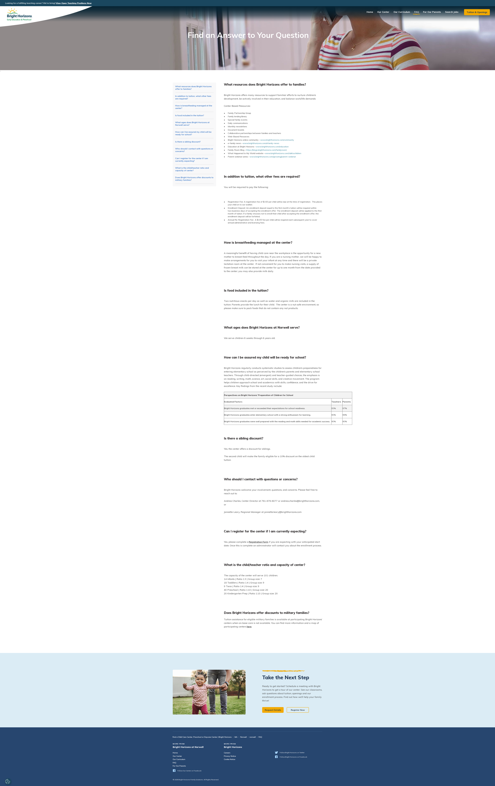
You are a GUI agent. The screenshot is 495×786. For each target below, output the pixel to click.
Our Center (383, 11)
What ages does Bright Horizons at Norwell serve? (192, 123)
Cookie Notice (229, 759)
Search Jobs (451, 11)
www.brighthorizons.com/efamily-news (261, 143)
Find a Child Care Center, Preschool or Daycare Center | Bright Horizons (202, 737)
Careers (227, 753)
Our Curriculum (402, 11)
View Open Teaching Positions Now (74, 3)
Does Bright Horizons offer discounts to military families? (194, 178)
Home (370, 11)
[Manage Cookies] (8, 781)
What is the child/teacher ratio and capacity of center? (192, 169)
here (249, 626)
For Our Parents (432, 11)
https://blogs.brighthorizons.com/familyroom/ (266, 150)
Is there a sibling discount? (188, 141)
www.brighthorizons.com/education (272, 146)
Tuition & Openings (477, 12)
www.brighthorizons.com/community (277, 140)
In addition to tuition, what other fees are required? (193, 97)
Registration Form (258, 541)
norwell (253, 737)
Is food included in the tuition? (189, 115)
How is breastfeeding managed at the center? (193, 106)
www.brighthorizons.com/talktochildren (283, 153)
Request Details (273, 710)
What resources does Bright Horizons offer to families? (193, 87)
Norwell (243, 737)
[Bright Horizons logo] (46, 16)
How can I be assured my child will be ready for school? (193, 133)
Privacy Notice (230, 756)
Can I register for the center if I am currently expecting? (191, 159)
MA (236, 737)
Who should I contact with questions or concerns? (194, 150)
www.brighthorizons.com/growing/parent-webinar (273, 156)
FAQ (416, 11)
